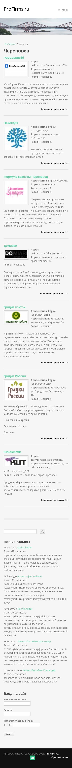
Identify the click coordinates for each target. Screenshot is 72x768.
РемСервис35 (14, 57)
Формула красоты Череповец (26, 176)
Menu (65, 10)
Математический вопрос (18, 720)
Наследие (11, 122)
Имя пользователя (15, 699)
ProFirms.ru (16, 9)
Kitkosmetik (12, 452)
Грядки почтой (14, 307)
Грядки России (15, 376)
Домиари (10, 245)
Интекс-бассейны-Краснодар (34, 641)
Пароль (8, 709)
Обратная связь (59, 757)
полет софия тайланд (29, 576)
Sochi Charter (24, 547)
